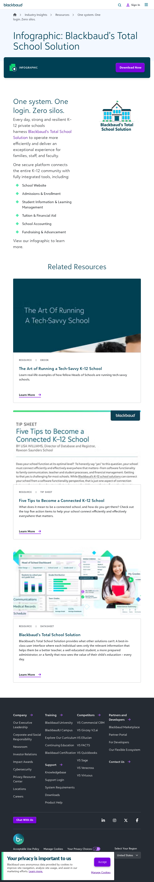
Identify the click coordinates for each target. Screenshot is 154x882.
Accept (102, 862)
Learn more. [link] (36, 871)
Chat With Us (24, 819)
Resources (62, 15)
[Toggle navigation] (146, 5)
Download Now (130, 67)
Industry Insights (36, 15)
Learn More (27, 395)
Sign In (135, 4)
